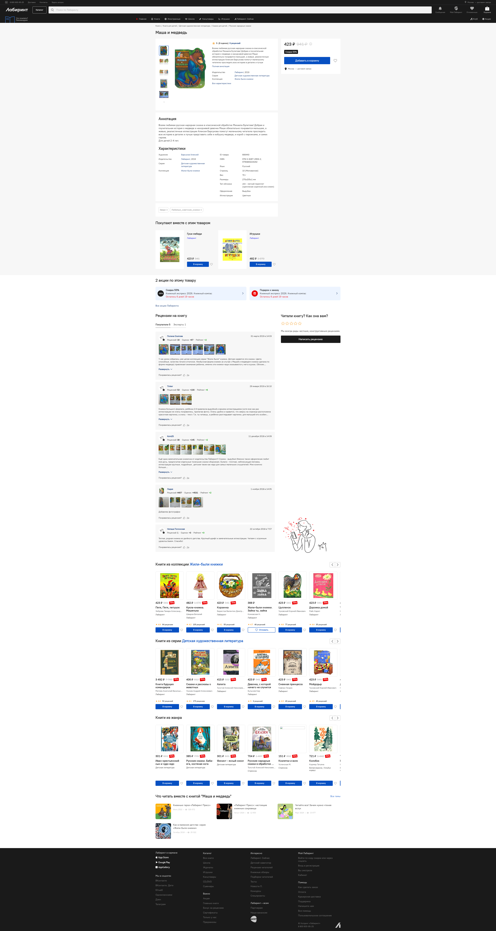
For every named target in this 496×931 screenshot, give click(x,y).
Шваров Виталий (194, 614)
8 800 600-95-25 (306, 926)
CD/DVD (207, 881)
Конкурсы (256, 891)
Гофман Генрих (285, 688)
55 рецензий (229, 625)
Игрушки (225, 19)
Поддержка (304, 901)
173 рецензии (199, 701)
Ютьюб (159, 890)
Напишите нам (306, 906)
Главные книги (211, 903)
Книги (157, 19)
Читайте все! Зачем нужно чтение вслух (313, 807)
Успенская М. (284, 764)
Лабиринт (239, 72)
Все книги (208, 858)
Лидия (170, 489)
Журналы (208, 867)
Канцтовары (208, 19)
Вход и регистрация (308, 865)
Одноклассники (164, 894)
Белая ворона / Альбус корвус (320, 769)
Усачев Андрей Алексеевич (199, 691)
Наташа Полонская (176, 529)
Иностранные (174, 19)
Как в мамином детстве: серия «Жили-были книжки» (189, 826)
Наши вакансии (259, 912)
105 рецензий (199, 625)
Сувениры (208, 886)
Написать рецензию (311, 339)
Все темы (335, 796)
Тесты (254, 881)
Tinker (170, 386)
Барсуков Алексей (190, 154)
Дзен (158, 899)
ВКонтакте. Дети (164, 885)
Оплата (302, 892)
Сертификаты (210, 912)
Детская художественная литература (252, 75)
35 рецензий (321, 625)
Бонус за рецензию (213, 907)
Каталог (39, 10)
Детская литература (165, 767)
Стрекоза (252, 771)
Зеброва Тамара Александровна (169, 611)
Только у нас (209, 917)
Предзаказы (209, 922)
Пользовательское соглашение (315, 915)
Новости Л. (256, 886)
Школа (191, 19)
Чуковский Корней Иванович (292, 611)
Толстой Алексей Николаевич (231, 688)
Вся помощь (304, 910)
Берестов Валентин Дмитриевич (231, 611)
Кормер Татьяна (316, 764)
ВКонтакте (161, 880)
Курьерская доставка (309, 896)
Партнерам (257, 907)
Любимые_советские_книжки (186, 210)
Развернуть (164, 369)
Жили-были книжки (244, 79)
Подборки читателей (262, 876)
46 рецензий (321, 701)
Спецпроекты (258, 895)
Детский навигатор (261, 862)
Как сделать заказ (308, 887)
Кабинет (302, 875)
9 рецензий (258, 701)
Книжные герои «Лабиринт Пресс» (191, 805)
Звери (163, 210)
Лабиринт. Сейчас (245, 19)
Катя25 (170, 436)
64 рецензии (167, 625)
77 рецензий (290, 625)
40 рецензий (290, 701)
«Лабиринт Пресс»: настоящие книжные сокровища (250, 807)
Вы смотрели (305, 870)
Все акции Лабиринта (167, 305)
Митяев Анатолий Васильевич (169, 691)
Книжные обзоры (260, 872)
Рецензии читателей (262, 867)
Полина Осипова (175, 336)
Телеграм (161, 904)
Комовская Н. (254, 614)
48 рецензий (259, 625)
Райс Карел (314, 611)
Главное (142, 19)
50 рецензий (167, 701)
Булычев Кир (254, 691)
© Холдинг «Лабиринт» (309, 923)
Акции (488, 19)
